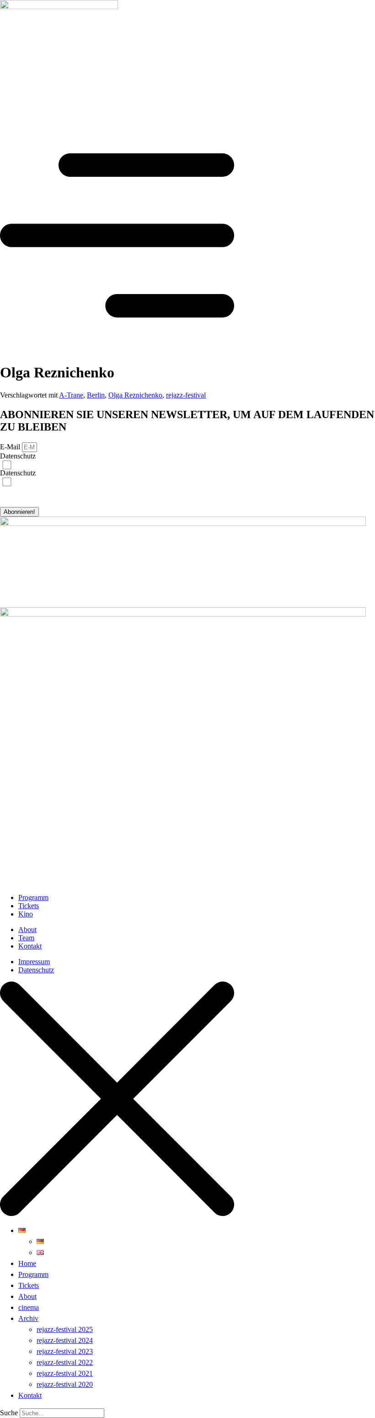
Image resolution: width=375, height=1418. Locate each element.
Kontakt (30, 1395)
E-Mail (11, 447)
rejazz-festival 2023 (65, 1351)
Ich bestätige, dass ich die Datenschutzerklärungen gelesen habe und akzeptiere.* (89, 463)
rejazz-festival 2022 (65, 1362)
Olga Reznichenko (135, 395)
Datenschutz (18, 456)
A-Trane (71, 395)
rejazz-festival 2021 (65, 1373)
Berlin (96, 395)
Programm (33, 1274)
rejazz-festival (186, 395)
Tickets (28, 1285)
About (27, 1296)
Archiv (28, 1318)
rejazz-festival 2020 (65, 1384)
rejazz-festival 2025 (65, 1329)
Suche (9, 1413)
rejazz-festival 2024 (65, 1340)
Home (27, 1263)
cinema (28, 1307)
